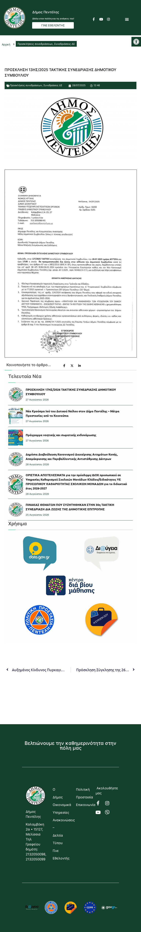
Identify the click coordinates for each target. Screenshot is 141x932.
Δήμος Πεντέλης (45, 12)
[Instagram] (108, 19)
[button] (136, 42)
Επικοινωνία (84, 805)
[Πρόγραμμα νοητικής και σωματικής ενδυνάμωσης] (15, 438)
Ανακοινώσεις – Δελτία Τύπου (61, 831)
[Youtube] (101, 19)
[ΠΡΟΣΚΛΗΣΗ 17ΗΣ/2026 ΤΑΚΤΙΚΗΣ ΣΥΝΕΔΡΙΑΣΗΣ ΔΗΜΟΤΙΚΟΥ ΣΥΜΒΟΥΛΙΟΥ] (15, 394)
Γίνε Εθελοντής (61, 854)
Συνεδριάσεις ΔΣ (53, 85)
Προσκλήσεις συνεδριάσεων (26, 85)
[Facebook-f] (93, 19)
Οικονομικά (61, 805)
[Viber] (109, 812)
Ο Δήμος (58, 793)
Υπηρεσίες (61, 812)
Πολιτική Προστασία (84, 793)
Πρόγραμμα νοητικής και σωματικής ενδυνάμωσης (61, 435)
